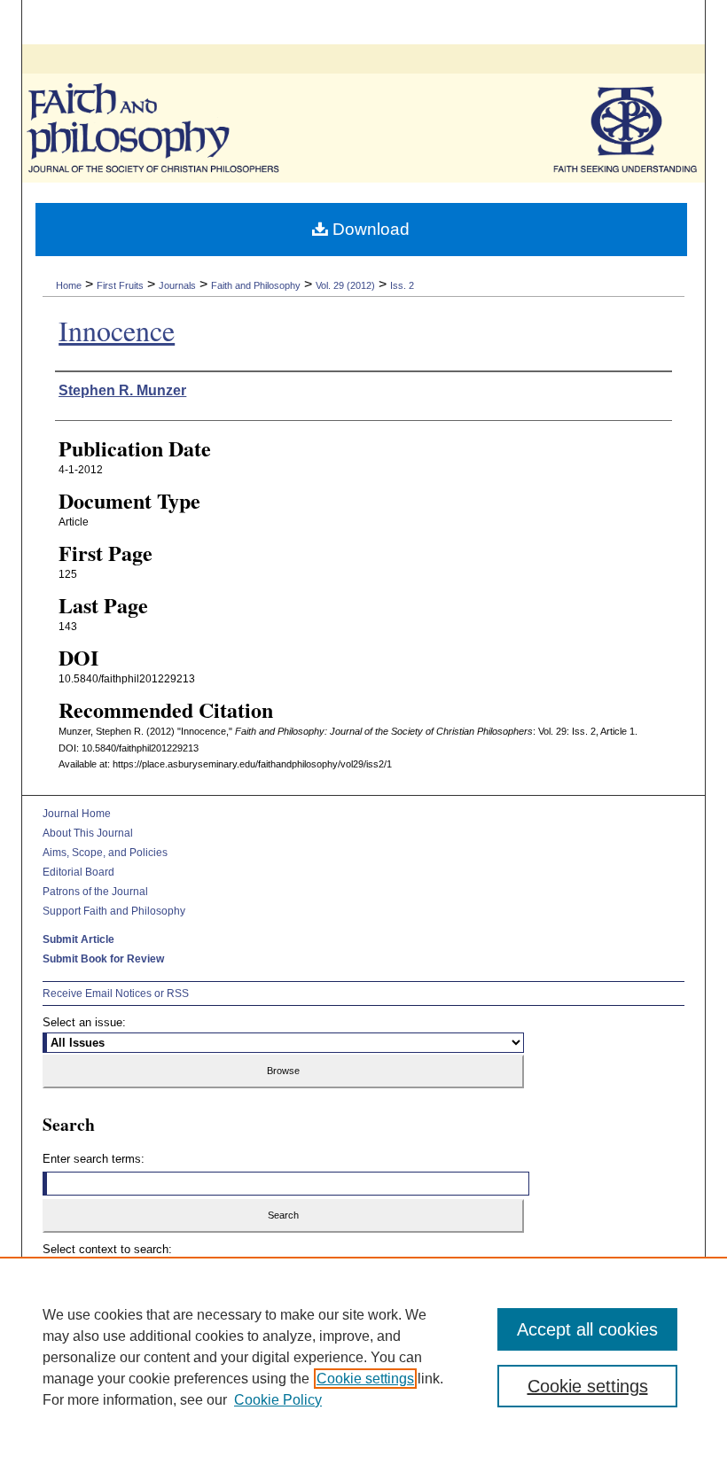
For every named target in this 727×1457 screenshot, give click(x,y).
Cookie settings (365, 1378)
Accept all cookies (587, 1329)
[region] (363, 1357)
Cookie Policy (278, 1399)
